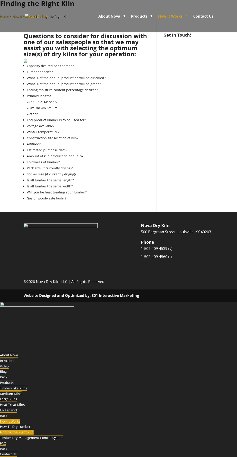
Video (4, 366)
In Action (7, 360)
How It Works (170, 17)
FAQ (3, 443)
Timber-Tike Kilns (13, 388)
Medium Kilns (11, 394)
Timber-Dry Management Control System (31, 437)
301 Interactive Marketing (115, 295)
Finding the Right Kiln (17, 432)
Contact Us (203, 17)
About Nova (109, 17)
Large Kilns (8, 399)
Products (139, 17)
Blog (3, 371)
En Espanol (8, 410)
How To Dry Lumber (15, 426)
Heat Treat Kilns (12, 404)
